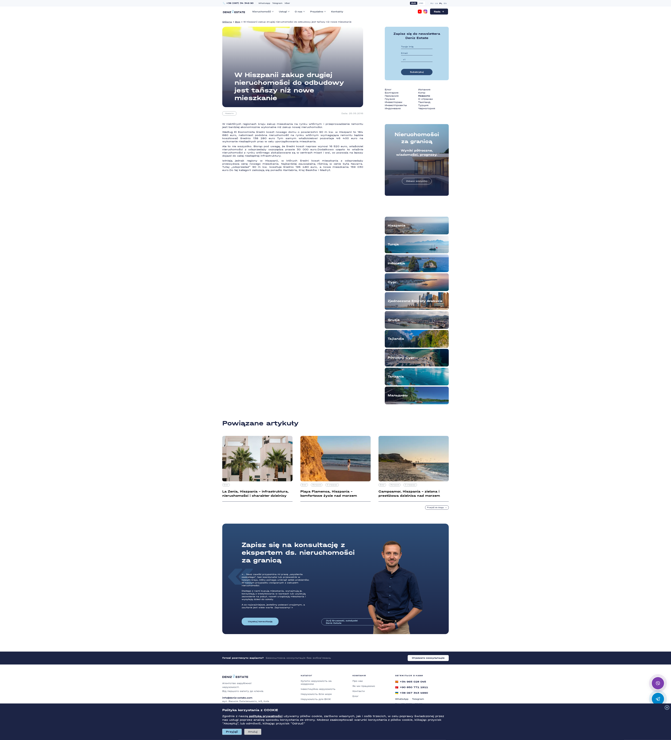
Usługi (283, 11)
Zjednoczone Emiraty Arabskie (415, 301)
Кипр (421, 92)
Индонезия (393, 108)
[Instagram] (425, 11)
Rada (437, 11)
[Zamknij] (667, 707)
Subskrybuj (417, 72)
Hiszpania (396, 225)
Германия (392, 95)
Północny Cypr (401, 358)
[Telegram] (658, 699)
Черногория (426, 108)
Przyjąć (232, 731)
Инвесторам (393, 102)
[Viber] (658, 683)
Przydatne (316, 11)
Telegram (277, 3)
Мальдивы (398, 395)
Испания (424, 89)
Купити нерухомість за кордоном (316, 682)
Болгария (391, 92)
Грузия (390, 99)
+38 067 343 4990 (411, 693)
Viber (287, 3)
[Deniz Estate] (234, 11)
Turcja (393, 244)
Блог (388, 89)
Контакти (358, 691)
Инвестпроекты (396, 105)
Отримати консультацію (428, 658)
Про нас (357, 681)
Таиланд (424, 102)
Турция (423, 105)
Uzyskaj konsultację (260, 621)
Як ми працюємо (363, 686)
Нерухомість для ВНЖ (316, 699)
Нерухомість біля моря (316, 694)
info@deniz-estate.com (237, 698)
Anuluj (253, 731)
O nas (298, 11)
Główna (227, 22)
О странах (425, 99)
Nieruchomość (261, 11)
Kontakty (337, 11)
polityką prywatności (266, 716)
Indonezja (396, 263)
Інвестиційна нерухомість (318, 689)
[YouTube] (420, 11)
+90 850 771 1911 (411, 687)
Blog (237, 22)
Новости (229, 113)
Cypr (392, 282)
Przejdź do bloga (435, 507)
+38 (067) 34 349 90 (240, 3)
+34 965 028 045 (410, 681)
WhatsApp (264, 3)
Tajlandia (396, 339)
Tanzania (396, 376)
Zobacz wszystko (416, 181)
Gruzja (394, 320)
